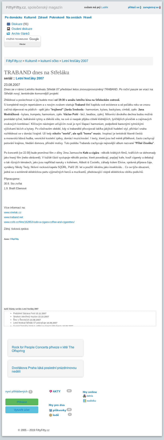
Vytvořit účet (21, 409)
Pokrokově (56, 17)
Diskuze (17, 24)
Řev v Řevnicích (21, 320)
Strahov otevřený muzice (25, 316)
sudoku (91, 400)
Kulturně (30, 17)
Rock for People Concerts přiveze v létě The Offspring (43, 349)
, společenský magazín (34, 7)
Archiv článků (20, 33)
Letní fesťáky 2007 (30, 78)
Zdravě (43, 17)
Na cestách (74, 17)
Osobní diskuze (22, 28)
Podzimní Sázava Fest (24, 313)
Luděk (104, 7)
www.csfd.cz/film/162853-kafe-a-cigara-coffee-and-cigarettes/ (39, 222)
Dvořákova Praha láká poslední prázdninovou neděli (44, 369)
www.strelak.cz (12, 212)
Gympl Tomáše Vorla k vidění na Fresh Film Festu (37, 326)
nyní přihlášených (16, 391)
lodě (56, 415)
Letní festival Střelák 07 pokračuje (29, 323)
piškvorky (59, 410)
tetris (90, 395)
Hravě (87, 17)
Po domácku (13, 17)
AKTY (56, 391)
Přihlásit (22, 402)
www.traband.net (13, 217)
